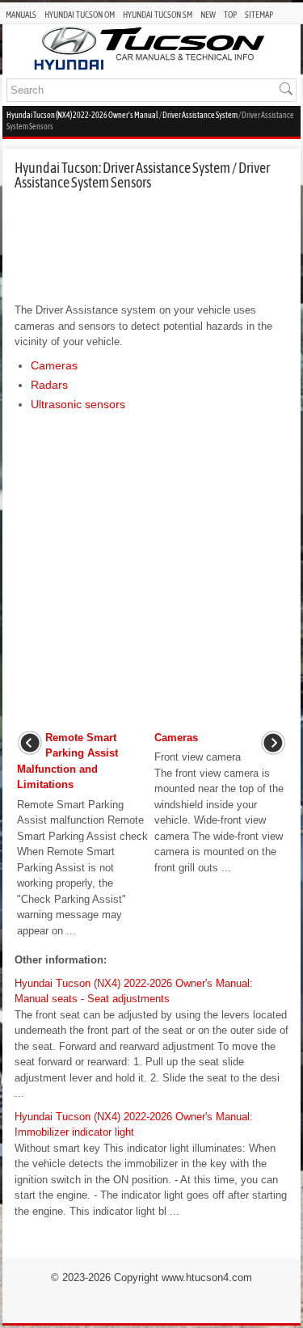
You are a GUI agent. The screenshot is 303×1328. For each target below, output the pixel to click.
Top (230, 14)
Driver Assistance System (200, 115)
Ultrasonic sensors (78, 404)
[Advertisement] (151, 246)
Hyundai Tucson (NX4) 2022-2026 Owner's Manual (82, 115)
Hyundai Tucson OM (79, 14)
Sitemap (259, 14)
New (208, 14)
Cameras (54, 365)
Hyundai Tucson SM (157, 14)
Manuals (21, 14)
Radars (49, 384)
